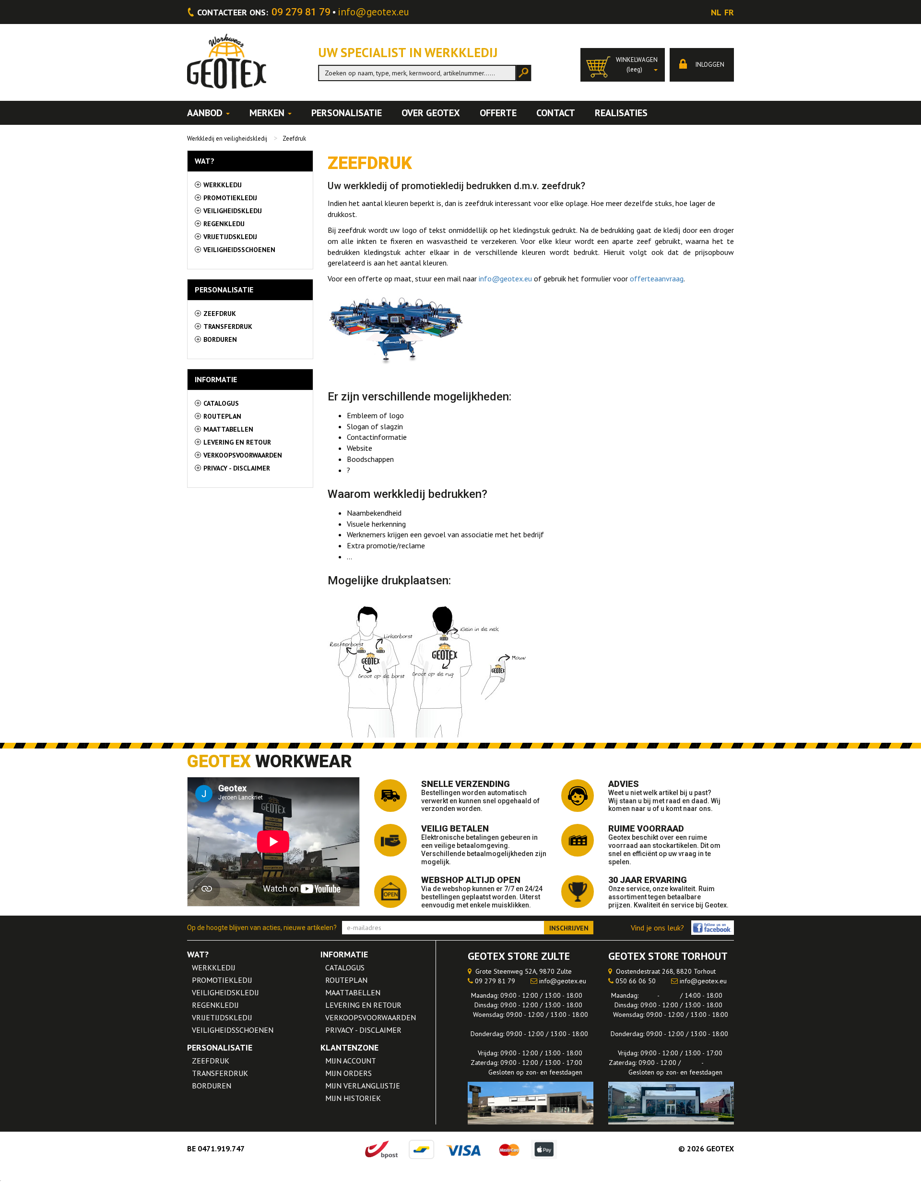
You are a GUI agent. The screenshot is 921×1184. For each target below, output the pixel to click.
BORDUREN (211, 1085)
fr (729, 12)
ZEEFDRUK (210, 1060)
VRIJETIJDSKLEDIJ (222, 1017)
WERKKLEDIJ (214, 967)
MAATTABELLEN (352, 992)
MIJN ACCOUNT (350, 1060)
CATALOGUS (345, 967)
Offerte (498, 113)
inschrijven (569, 928)
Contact (555, 113)
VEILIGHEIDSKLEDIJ (225, 992)
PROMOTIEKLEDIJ (222, 980)
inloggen (709, 64)
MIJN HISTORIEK (353, 1098)
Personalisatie (346, 113)
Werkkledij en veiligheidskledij (227, 138)
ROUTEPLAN (346, 980)
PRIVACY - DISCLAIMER (363, 1030)
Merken (268, 113)
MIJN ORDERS (348, 1073)
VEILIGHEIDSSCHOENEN (232, 1030)
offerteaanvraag (657, 278)
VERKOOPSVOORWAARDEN (370, 1017)
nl (716, 12)
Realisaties (621, 113)
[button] (622, 65)
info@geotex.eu (373, 11)
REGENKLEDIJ (215, 1005)
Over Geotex (430, 113)
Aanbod (206, 113)
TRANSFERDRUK (220, 1073)
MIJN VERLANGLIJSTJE (362, 1085)
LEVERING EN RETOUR (363, 1005)
